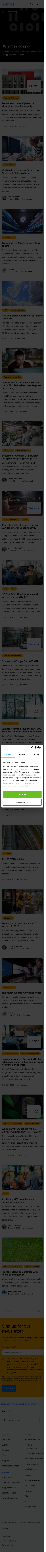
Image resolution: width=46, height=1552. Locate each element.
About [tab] (36, 754)
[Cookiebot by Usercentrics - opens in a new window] (31, 747)
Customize (20, 802)
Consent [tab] (8, 754)
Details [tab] (22, 754)
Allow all (22, 794)
